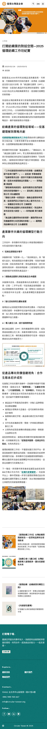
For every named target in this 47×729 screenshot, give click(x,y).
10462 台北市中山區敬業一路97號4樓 (19, 692)
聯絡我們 (6, 677)
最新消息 (6, 672)
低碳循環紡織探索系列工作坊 (14, 137)
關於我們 (28, 672)
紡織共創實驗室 (29, 472)
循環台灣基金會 (15, 4)
